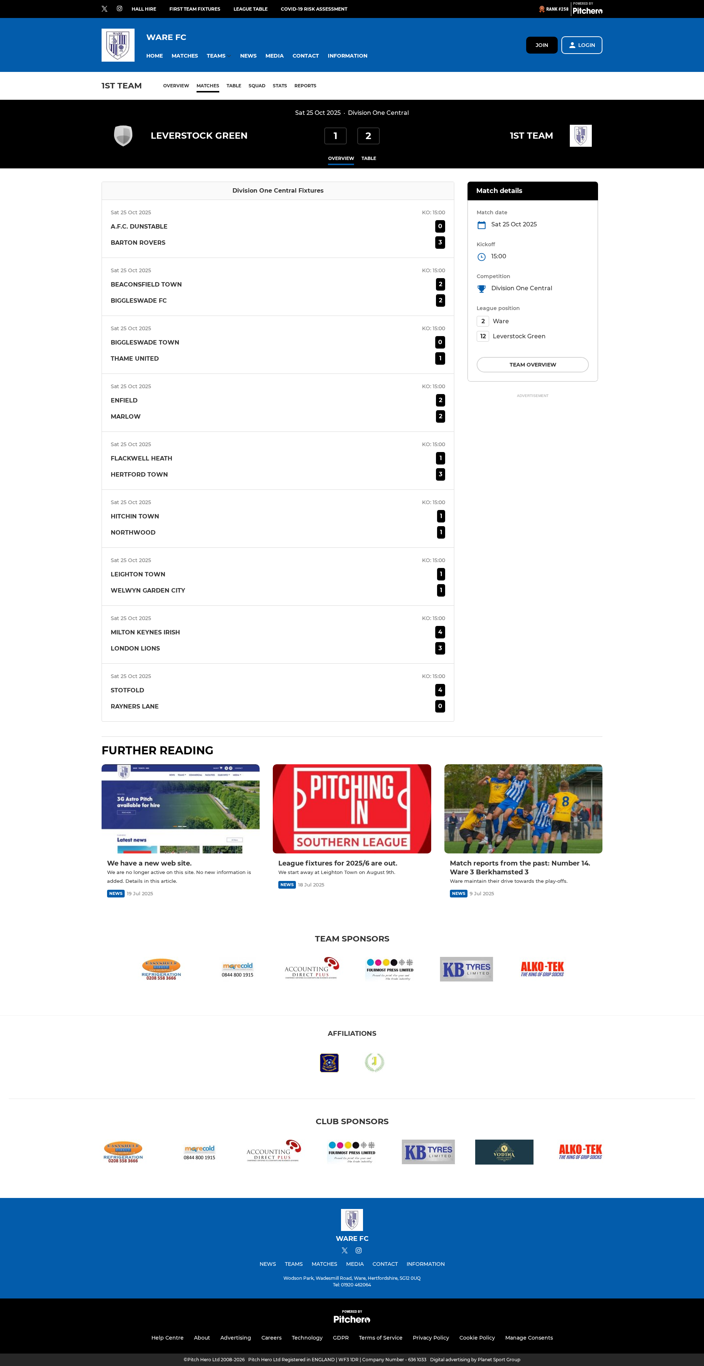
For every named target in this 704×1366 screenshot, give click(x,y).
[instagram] (119, 9)
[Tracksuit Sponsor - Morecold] (237, 970)
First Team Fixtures (194, 9)
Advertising (235, 1337)
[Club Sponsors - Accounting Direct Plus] (314, 970)
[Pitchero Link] (587, 12)
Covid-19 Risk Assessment (314, 9)
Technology (307, 1337)
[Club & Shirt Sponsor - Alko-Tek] (542, 970)
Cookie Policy (477, 1337)
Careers (271, 1337)
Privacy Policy (431, 1337)
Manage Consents (529, 1337)
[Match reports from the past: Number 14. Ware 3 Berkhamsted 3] (523, 808)
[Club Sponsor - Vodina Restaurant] (504, 1153)
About (202, 1337)
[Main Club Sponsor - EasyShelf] (161, 970)
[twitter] (104, 9)
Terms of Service (381, 1337)
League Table (251, 9)
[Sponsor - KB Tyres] (466, 970)
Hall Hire (144, 9)
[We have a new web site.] (181, 808)
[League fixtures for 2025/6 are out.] (352, 808)
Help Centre (167, 1337)
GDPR (341, 1337)
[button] (154, 56)
